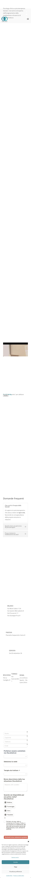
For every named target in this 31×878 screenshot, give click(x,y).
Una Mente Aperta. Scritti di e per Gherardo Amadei (14, 459)
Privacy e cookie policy (18, 875)
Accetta (15, 862)
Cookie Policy (9, 875)
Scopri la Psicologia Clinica (15, 133)
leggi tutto (6, 453)
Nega (15, 867)
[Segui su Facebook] (26, 11)
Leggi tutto (9, 291)
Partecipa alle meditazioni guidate (15, 186)
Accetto (6, 395)
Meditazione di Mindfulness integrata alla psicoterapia (15, 467)
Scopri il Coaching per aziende (15, 213)
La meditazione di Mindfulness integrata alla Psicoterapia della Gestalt (13, 449)
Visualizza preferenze (15, 871)
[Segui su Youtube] (26, 14)
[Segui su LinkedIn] (18, 438)
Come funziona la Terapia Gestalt (15, 158)
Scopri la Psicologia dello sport (15, 243)
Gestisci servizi (15, 857)
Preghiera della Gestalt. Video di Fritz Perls (15, 476)
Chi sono (8, 90)
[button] (28, 841)
